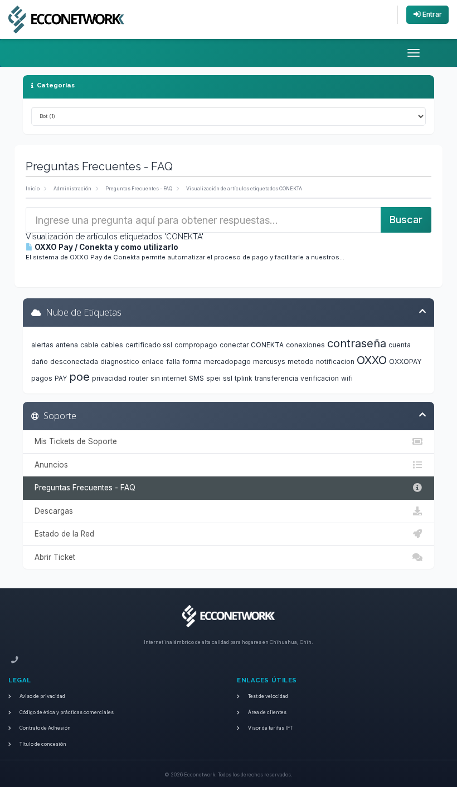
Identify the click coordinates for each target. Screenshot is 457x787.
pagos (41, 378)
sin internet (168, 378)
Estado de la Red (62, 533)
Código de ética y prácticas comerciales (67, 712)
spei (213, 378)
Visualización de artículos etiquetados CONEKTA (244, 188)
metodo (301, 361)
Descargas (51, 510)
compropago (195, 345)
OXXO (372, 360)
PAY (61, 378)
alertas (42, 345)
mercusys (269, 361)
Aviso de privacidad (42, 696)
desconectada (74, 361)
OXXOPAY (405, 361)
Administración (72, 188)
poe (79, 376)
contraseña (356, 343)
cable (89, 345)
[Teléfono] (14, 660)
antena (67, 345)
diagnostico (119, 361)
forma (192, 361)
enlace (153, 361)
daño (39, 361)
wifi (347, 378)
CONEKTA (267, 345)
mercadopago (227, 361)
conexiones (305, 345)
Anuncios (49, 464)
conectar (234, 345)
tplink (243, 378)
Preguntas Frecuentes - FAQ (138, 188)
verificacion (319, 378)
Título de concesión (43, 744)
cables (112, 345)
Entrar (431, 14)
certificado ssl (148, 345)
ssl (227, 378)
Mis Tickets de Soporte (73, 441)
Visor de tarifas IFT (270, 728)
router (138, 378)
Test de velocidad (268, 696)
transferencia (276, 378)
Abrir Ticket (52, 557)
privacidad (109, 378)
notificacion (335, 361)
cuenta (399, 345)
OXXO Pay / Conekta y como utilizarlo (105, 247)
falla (173, 361)
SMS (196, 378)
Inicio (33, 188)
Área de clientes (267, 712)
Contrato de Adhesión (45, 728)
